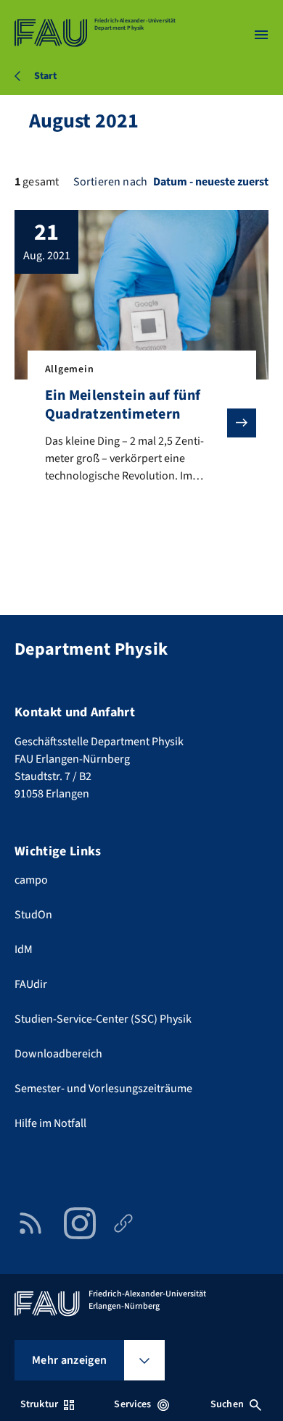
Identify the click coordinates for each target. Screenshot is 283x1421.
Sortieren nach (110, 182)
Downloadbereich (58, 1054)
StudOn (33, 915)
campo (31, 880)
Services (132, 1404)
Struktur (39, 1404)
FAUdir (31, 984)
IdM (24, 949)
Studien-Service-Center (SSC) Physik (103, 1019)
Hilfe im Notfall (50, 1123)
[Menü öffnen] (261, 35)
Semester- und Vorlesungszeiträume (103, 1089)
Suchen (227, 1404)
